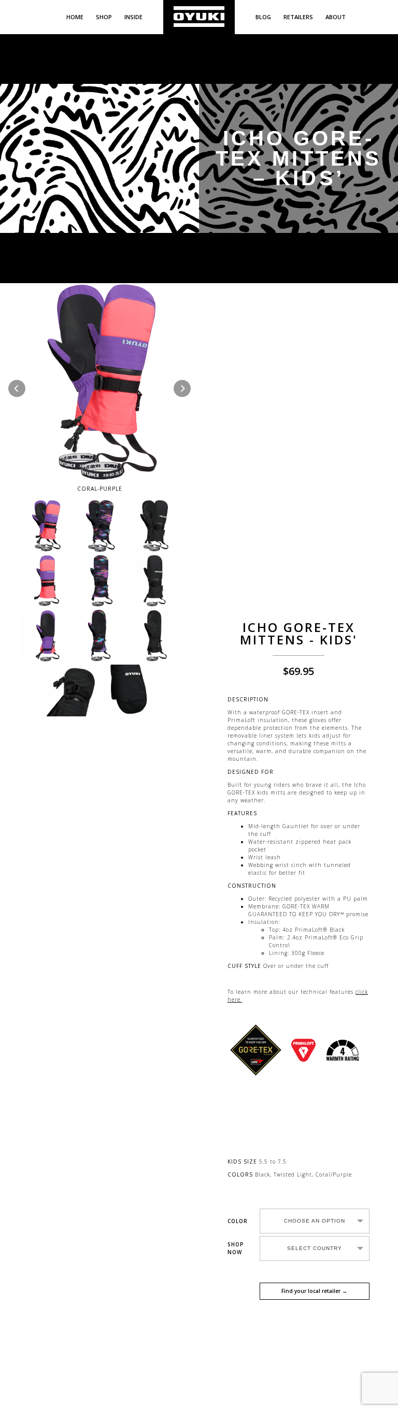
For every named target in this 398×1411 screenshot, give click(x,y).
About (335, 17)
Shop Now (236, 1248)
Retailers (298, 17)
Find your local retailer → (314, 1291)
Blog (263, 17)
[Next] (182, 388)
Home (74, 17)
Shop (104, 17)
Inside (133, 17)
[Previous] (16, 388)
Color (238, 1221)
